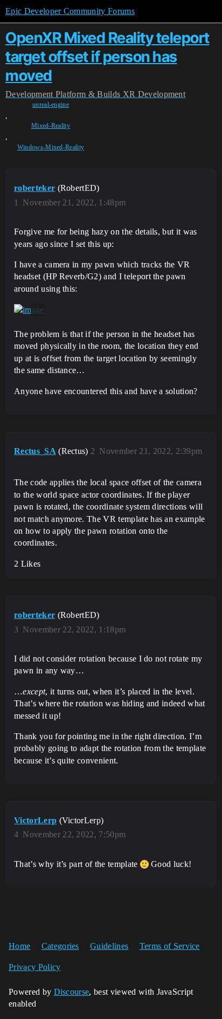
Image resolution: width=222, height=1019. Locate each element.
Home (19, 946)
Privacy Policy (34, 967)
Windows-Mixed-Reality (51, 147)
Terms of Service (170, 946)
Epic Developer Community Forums (70, 11)
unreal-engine (50, 104)
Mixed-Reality (50, 125)
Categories (60, 946)
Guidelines (109, 946)
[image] (29, 310)
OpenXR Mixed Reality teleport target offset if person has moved (107, 57)
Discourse (71, 991)
